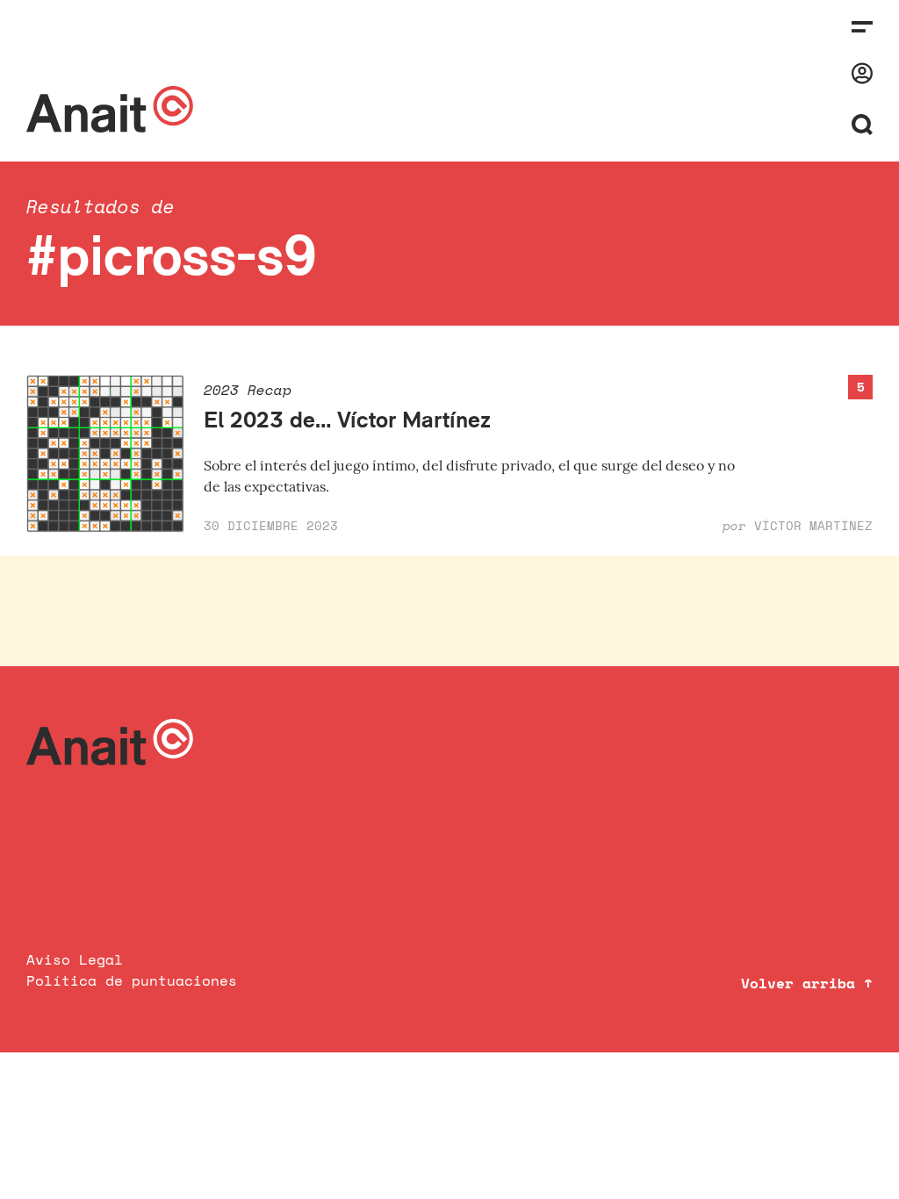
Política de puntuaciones (131, 980)
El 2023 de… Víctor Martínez (347, 419)
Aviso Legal (74, 959)
